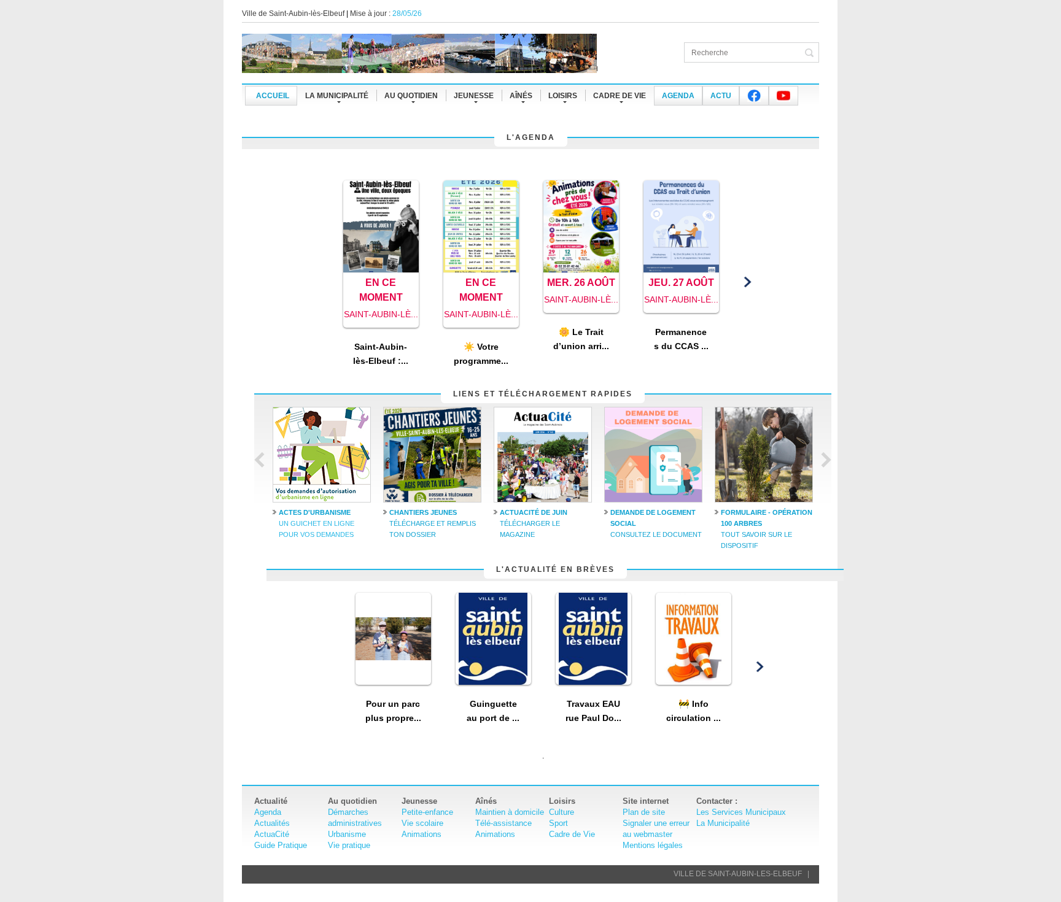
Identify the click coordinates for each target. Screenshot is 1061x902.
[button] (314, 282)
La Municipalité (723, 823)
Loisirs (562, 95)
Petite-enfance (427, 812)
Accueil (272, 95)
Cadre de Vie (572, 834)
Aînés (521, 95)
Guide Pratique (280, 845)
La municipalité (336, 95)
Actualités (272, 823)
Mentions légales (653, 845)
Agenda (678, 95)
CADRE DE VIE (619, 95)
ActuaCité (271, 834)
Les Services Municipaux (741, 812)
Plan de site (644, 812)
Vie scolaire (422, 823)
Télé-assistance (503, 823)
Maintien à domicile (509, 812)
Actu (720, 95)
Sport (558, 823)
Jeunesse (474, 95)
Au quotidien (411, 95)
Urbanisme (347, 834)
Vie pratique (349, 845)
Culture (561, 812)
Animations (421, 834)
